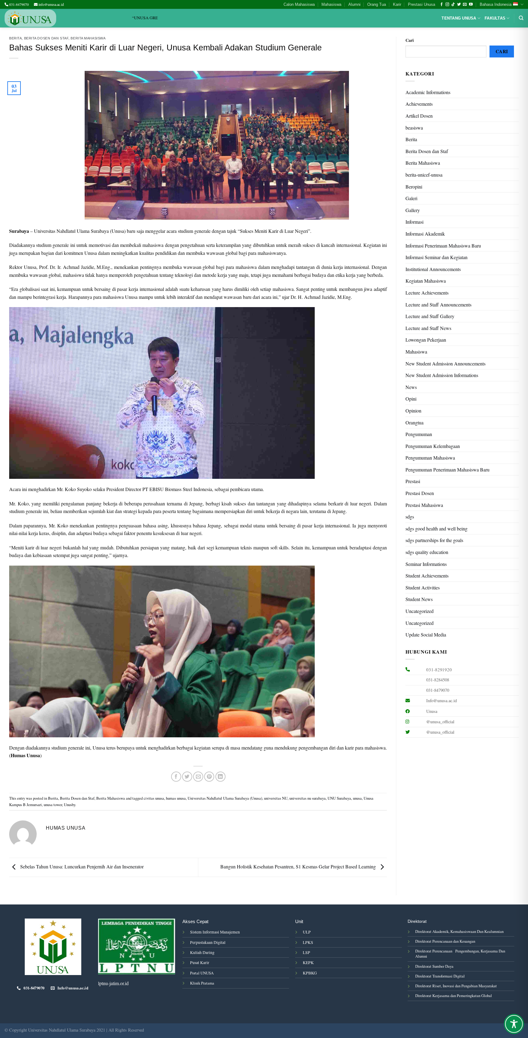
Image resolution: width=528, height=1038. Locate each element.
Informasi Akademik (425, 233)
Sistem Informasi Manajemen (215, 932)
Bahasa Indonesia (496, 4)
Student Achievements (427, 575)
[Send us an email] (465, 4)
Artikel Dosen (419, 115)
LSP (306, 952)
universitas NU (276, 798)
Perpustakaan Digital (208, 942)
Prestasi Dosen (419, 493)
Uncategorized (419, 611)
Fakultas (495, 18)
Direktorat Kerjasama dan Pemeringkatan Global (453, 995)
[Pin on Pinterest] (209, 777)
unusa (357, 798)
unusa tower (53, 804)
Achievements (419, 104)
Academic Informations (427, 92)
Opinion (413, 410)
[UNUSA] (30, 18)
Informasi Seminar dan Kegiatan (436, 257)
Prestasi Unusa (421, 4)
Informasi (414, 221)
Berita (15, 38)
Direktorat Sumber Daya (434, 966)
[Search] (521, 18)
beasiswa (414, 127)
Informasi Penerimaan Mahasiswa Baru (443, 245)
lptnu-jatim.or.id (113, 983)
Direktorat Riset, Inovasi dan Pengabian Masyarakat (456, 985)
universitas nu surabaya (307, 798)
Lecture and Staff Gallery (429, 316)
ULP (307, 932)
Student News (419, 599)
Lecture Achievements (427, 292)
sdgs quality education (426, 552)
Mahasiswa (331, 4)
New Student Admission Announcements (445, 363)
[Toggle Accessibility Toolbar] (513, 1023)
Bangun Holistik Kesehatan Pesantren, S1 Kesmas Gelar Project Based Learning (298, 866)
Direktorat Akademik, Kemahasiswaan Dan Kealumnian (459, 931)
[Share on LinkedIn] (220, 777)
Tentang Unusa (459, 18)
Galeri (411, 198)
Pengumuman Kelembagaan (432, 446)
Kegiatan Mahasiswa (425, 280)
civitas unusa (154, 798)
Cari (409, 40)
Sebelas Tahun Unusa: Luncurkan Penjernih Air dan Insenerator (81, 866)
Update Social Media (425, 634)
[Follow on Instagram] (447, 4)
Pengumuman (418, 434)
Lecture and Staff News (428, 328)
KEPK (308, 962)
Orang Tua (376, 4)
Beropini (413, 186)
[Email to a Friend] (198, 777)
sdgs (409, 516)
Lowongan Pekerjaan (425, 339)
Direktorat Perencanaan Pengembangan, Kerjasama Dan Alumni (460, 953)
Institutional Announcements (433, 269)
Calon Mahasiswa (299, 4)
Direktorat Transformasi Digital (440, 976)
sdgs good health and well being (436, 528)
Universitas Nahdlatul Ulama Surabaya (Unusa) (225, 798)
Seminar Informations (426, 564)
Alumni (354, 4)
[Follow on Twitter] (459, 4)
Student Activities (422, 587)
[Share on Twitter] (187, 777)
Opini (410, 398)
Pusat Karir (199, 962)
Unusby (69, 804)
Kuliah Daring (202, 952)
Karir (397, 4)
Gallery (412, 210)
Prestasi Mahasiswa (424, 505)
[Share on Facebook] (176, 777)
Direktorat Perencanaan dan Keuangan (445, 941)
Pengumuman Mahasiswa (430, 457)
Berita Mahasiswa (88, 38)
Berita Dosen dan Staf (46, 38)
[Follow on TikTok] (453, 4)
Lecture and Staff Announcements (438, 304)
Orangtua (414, 422)
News (411, 387)
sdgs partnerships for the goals (434, 540)
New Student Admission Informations (441, 375)
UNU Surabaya (339, 798)
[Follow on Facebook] (441, 4)
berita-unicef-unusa (423, 174)
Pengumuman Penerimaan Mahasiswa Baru (447, 469)
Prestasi (412, 481)
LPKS (308, 942)
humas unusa (176, 798)
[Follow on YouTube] (471, 4)
